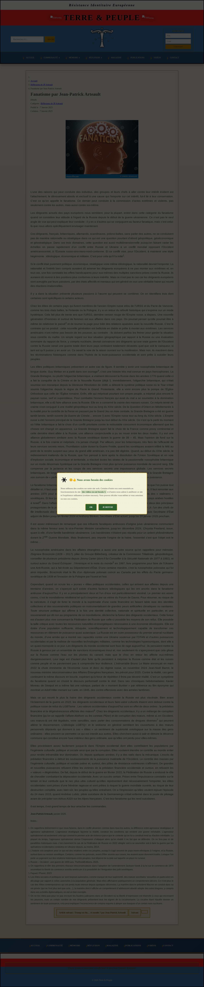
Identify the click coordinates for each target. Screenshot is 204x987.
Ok (91, 507)
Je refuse (108, 507)
